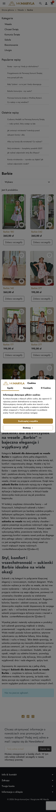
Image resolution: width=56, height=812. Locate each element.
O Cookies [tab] (46, 387)
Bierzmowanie (11, 45)
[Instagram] (33, 716)
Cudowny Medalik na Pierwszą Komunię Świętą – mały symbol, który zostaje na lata (25, 121)
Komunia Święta (12, 34)
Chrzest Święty (12, 29)
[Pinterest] (28, 716)
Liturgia (8, 50)
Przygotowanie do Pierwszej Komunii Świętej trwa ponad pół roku (24, 75)
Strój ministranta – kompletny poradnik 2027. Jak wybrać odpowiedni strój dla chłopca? (25, 150)
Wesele (8, 24)
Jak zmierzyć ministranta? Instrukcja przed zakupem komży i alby (23, 132)
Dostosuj (27, 427)
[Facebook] (23, 716)
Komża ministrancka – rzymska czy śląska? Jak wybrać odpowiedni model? (25, 161)
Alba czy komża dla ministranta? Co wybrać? (24, 141)
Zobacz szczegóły (13, 242)
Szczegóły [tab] (28, 387)
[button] (40, 3)
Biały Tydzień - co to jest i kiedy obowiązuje (24, 84)
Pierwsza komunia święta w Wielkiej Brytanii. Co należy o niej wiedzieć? (24, 100)
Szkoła (8, 39)
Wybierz (28, 182)
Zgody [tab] (10, 387)
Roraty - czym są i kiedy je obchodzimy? (23, 66)
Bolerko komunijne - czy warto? (19, 91)
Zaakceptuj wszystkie (28, 421)
